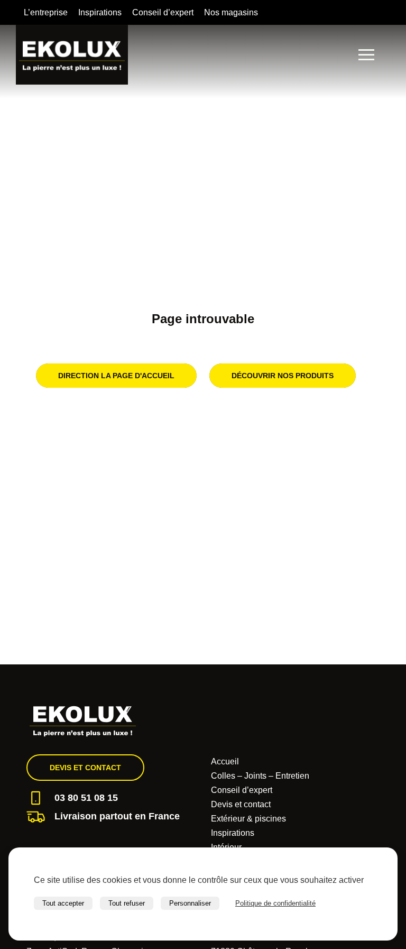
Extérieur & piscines (248, 818)
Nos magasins (231, 12)
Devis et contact (85, 767)
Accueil (225, 761)
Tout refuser (126, 903)
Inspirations (100, 12)
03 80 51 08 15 (86, 797)
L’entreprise (46, 12)
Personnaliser (190, 903)
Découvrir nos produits (283, 375)
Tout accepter (63, 903)
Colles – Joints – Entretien (260, 775)
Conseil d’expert (162, 12)
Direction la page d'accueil (116, 375)
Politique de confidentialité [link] (275, 903)
